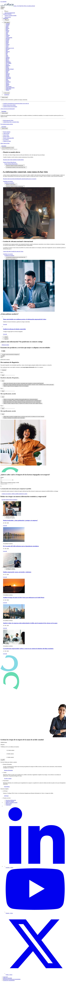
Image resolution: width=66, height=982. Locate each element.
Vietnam (7, 90)
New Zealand (8, 63)
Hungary (7, 49)
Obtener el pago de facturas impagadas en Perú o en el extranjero (16, 386)
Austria (7, 25)
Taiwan (7, 83)
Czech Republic (9, 37)
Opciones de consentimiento (9, 980)
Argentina (8, 23)
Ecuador (7, 39)
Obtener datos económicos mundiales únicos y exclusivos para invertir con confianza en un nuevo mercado (24, 416)
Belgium (7, 28)
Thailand (7, 84)
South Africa (8, 77)
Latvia (7, 56)
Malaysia (7, 58)
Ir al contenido (3, 1)
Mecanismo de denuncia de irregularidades (11, 979)
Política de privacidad (7, 978)
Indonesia (8, 51)
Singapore (8, 73)
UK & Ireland (8, 86)
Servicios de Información (11, 800)
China (7, 34)
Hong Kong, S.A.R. (10, 48)
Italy (6, 53)
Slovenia (7, 76)
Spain (7, 79)
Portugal (7, 67)
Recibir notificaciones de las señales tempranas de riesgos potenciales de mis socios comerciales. (22, 402)
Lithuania (8, 57)
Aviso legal (5, 976)
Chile (7, 32)
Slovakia (7, 74)
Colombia (8, 35)
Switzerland (8, 81)
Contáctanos (8, 804)
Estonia (7, 41)
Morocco (7, 60)
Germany (7, 44)
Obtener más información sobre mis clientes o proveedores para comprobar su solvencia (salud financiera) (23, 383)
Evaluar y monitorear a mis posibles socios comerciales (14, 417)
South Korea (8, 78)
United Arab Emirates (10, 87)
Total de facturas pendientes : (10, 482)
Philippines (8, 65)
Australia (7, 24)
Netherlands (8, 62)
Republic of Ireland (10, 69)
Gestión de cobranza (10, 801)
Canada (7, 31)
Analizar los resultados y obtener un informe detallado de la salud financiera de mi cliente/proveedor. (22, 400)
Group (7, 46)
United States (8, 88)
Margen (2, 477)
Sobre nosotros (9, 803)
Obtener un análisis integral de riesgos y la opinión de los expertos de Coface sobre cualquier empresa (23, 403)
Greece (7, 45)
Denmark (7, 38)
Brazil (7, 29)
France (7, 43)
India (7, 50)
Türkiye (7, 85)
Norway (7, 64)
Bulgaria (7, 30)
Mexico (7, 59)
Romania (7, 70)
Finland (7, 42)
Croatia (7, 36)
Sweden (7, 80)
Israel (7, 52)
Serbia (7, 72)
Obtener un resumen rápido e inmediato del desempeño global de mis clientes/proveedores (20, 399)
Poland (7, 66)
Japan (7, 55)
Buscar (15, 149)
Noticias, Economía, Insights (11, 802)
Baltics (7, 27)
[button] (5, 11)
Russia (7, 71)
